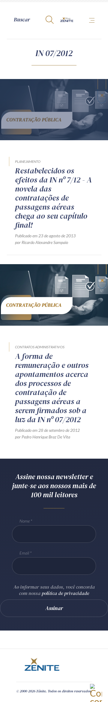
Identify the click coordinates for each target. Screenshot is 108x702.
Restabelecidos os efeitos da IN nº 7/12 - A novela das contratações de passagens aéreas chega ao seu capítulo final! (53, 197)
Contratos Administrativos (39, 347)
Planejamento (27, 161)
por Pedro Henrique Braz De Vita (42, 436)
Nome (25, 520)
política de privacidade (65, 593)
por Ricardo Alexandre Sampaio (41, 242)
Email (24, 552)
